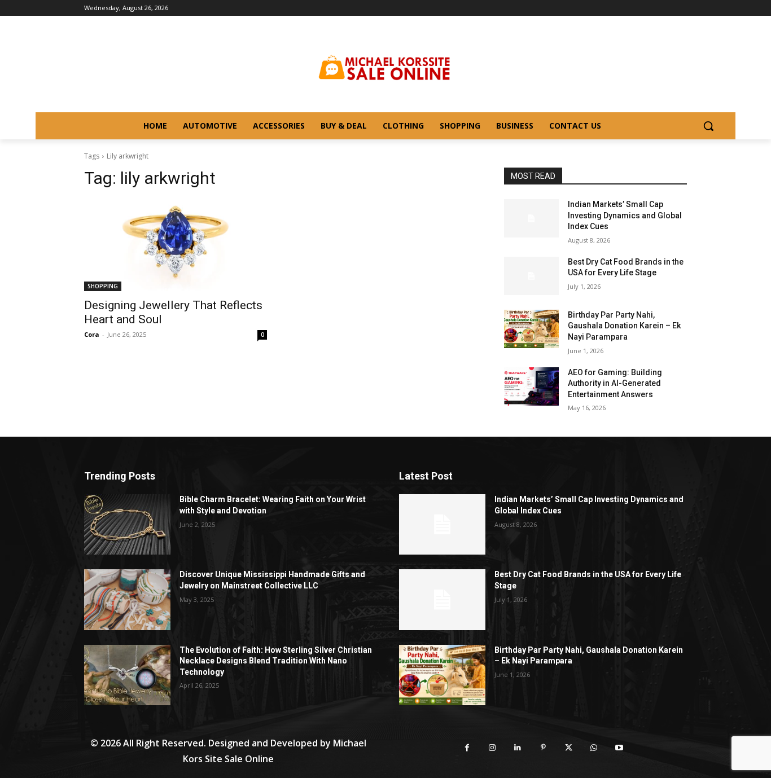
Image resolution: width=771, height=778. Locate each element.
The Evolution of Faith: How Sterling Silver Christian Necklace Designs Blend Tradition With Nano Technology (275, 660)
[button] (708, 125)
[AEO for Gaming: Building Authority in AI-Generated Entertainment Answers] (531, 386)
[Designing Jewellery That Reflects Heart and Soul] (175, 245)
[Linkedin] (518, 748)
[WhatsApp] (594, 748)
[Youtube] (619, 748)
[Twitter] (569, 748)
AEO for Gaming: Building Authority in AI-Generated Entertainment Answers (615, 383)
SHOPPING (102, 286)
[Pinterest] (543, 748)
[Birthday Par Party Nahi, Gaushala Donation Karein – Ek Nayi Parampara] (531, 329)
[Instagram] (492, 748)
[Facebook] (467, 748)
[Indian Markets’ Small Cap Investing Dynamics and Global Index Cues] (531, 218)
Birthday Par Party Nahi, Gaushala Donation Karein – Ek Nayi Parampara (624, 325)
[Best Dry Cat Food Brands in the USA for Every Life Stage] (531, 276)
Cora (91, 334)
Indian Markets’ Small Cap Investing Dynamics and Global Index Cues (625, 215)
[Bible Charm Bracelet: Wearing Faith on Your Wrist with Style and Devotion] (127, 524)
